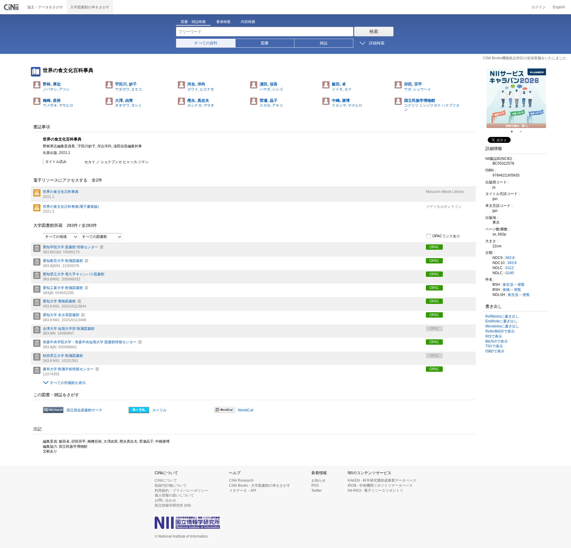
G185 (509, 273)
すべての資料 (205, 43)
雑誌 (323, 43)
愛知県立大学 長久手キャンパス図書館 (73, 274)
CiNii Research (241, 480)
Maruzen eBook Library (445, 192)
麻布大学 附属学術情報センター (68, 369)
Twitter (316, 490)
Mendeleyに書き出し (502, 326)
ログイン (538, 7)
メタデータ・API (242, 490)
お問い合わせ (165, 500)
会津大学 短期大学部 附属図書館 (69, 329)
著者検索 (223, 22)
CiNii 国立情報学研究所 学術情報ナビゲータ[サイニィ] (12, 7)
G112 (509, 268)
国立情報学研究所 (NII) (173, 505)
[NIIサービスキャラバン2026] (516, 98)
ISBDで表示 (494, 351)
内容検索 (248, 22)
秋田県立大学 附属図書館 (63, 356)
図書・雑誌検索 (193, 22)
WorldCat (245, 410)
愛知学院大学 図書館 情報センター (70, 247)
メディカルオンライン (444, 206)
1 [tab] (514, 132)
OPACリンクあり (446, 236)
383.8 (509, 258)
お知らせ (318, 480)
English (559, 7)
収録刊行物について (171, 485)
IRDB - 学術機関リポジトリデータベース (380, 485)
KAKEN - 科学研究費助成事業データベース (382, 480)
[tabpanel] (516, 98)
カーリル (159, 410)
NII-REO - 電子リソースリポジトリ (375, 490)
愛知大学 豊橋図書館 (59, 301)
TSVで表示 (494, 346)
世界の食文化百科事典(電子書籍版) (71, 206)
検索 (373, 31)
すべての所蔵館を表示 (68, 383)
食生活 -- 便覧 (514, 284)
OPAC (434, 247)
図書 (265, 43)
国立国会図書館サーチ (84, 410)
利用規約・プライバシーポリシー (181, 490)
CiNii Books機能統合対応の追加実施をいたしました (524, 58)
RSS (315, 485)
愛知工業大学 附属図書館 (63, 288)
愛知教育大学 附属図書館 (63, 261)
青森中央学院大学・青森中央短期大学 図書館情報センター (90, 342)
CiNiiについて (166, 480)
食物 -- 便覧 (512, 290)
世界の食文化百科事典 (61, 192)
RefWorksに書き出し (502, 316)
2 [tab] (523, 132)
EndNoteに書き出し (501, 321)
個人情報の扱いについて (174, 495)
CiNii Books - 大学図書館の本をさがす (259, 485)
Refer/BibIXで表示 (499, 331)
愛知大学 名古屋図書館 (61, 315)
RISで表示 (493, 336)
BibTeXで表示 (496, 341)
